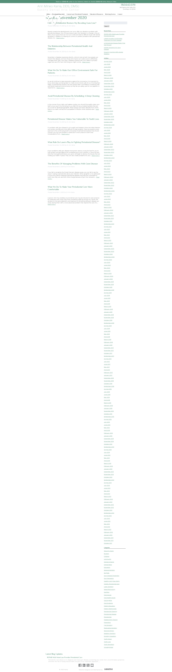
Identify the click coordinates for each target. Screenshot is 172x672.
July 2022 (107, 196)
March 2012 (107, 529)
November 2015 (109, 411)
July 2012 (107, 518)
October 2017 (108, 353)
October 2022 (108, 188)
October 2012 (108, 510)
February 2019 (108, 309)
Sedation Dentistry (109, 633)
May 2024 (107, 136)
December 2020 (109, 248)
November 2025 (109, 86)
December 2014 (109, 438)
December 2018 (109, 314)
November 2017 (109, 350)
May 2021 (107, 235)
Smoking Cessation (110, 636)
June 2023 (107, 166)
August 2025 (108, 94)
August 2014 (108, 449)
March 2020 (108, 273)
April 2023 (107, 171)
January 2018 (108, 345)
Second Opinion (109, 631)
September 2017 (109, 356)
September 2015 (109, 416)
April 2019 (107, 303)
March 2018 (107, 339)
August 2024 (108, 127)
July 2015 (107, 422)
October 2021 (108, 221)
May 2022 (107, 202)
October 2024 (108, 122)
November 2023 (109, 152)
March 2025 (107, 108)
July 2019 (107, 295)
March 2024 (107, 141)
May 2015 (107, 427)
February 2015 (108, 433)
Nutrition (106, 592)
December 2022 (109, 182)
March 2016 (107, 403)
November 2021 (109, 218)
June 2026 (107, 67)
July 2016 (107, 392)
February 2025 (108, 111)
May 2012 (107, 524)
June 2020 (107, 265)
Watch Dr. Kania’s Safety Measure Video (100, 1)
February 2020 (108, 276)
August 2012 (108, 515)
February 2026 (108, 78)
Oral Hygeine (108, 600)
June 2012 (107, 521)
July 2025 (107, 97)
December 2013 (109, 471)
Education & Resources (96, 14)
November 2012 (109, 507)
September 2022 (109, 191)
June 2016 (107, 394)
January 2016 (108, 408)
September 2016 (109, 386)
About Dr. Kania (109, 551)
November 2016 (109, 381)
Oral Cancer (107, 595)
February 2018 (108, 342)
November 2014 (109, 441)
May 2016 (107, 397)
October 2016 (108, 383)
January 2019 (108, 312)
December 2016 (109, 378)
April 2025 (107, 105)
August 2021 (108, 226)
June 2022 (107, 199)
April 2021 (107, 237)
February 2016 (108, 405)
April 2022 (107, 204)
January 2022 (108, 213)
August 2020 (108, 259)
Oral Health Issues (109, 597)
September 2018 (109, 323)
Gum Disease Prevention (111, 575)
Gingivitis (106, 573)
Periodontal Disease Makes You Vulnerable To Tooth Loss (73, 119)
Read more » (60, 38)
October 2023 (108, 155)
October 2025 (108, 89)
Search (106, 26)
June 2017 (107, 364)
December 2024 (109, 116)
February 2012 (108, 532)
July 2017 (107, 361)
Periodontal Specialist (58, 14)
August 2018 (108, 325)
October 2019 (108, 287)
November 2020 (109, 251)
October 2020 (108, 254)
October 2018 (108, 320)
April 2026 (107, 72)
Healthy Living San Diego (111, 581)
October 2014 (108, 444)
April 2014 (107, 460)
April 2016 (107, 400)
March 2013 (107, 496)
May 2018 (107, 334)
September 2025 (109, 91)
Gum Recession (109, 578)
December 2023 (109, 149)
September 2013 (109, 480)
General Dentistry (109, 570)
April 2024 (107, 138)
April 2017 (107, 370)
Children (106, 556)
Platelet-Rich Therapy (111, 619)
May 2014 (107, 458)
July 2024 (107, 130)
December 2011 (108, 537)
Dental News (108, 564)
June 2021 (107, 232)
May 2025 (107, 102)
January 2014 (108, 469)
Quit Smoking (108, 625)
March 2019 (107, 306)
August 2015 (108, 419)
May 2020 (107, 268)
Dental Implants (109, 562)
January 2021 (108, 246)
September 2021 (109, 224)
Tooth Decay (108, 639)
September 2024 (109, 125)
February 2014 (108, 466)
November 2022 (109, 185)
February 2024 (108, 144)
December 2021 (109, 215)
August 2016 (108, 389)
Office (48, 14)
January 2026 (108, 80)
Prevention (107, 622)
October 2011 (108, 543)
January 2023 (108, 180)
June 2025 (107, 100)
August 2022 (108, 193)
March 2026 (107, 75)
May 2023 (107, 169)
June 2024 (107, 133)
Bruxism (106, 553)
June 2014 (107, 455)
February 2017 (108, 372)
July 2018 (107, 328)
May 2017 (107, 367)
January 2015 (108, 436)
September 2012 (109, 513)
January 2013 (108, 502)
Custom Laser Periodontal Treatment (77, 14)
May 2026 (107, 69)
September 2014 (109, 447)
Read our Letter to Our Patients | (70, 1)
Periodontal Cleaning (110, 611)
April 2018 (107, 337)
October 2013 (108, 477)
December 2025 (109, 83)
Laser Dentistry (108, 586)
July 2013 (107, 485)
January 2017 (108, 375)
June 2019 (107, 298)
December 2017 (109, 348)
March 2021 (107, 240)
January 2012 (108, 535)
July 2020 (107, 262)
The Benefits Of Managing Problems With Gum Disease (73, 163)
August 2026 (108, 61)
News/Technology (109, 589)
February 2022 (108, 210)
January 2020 (108, 279)
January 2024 (108, 147)
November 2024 (109, 119)
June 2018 (107, 331)
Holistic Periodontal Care (111, 584)
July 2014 (107, 452)
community (107, 559)
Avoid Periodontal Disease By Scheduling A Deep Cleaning (74, 96)
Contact (120, 14)
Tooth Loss (107, 642)
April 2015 (107, 430)
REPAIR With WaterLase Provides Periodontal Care (64, 657)
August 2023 (108, 160)
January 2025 (108, 113)
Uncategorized (108, 647)
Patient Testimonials (110, 608)
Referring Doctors (110, 14)
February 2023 (108, 177)
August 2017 (108, 359)
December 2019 (109, 281)
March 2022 (108, 207)
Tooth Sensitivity (109, 644)
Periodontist (107, 617)
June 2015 (107, 425)
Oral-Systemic (108, 603)
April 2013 (107, 493)
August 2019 (108, 292)
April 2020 (107, 270)
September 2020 (109, 257)
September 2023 (109, 158)
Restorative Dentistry (110, 628)
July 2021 (107, 229)
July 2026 (107, 64)
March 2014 (107, 463)
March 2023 (107, 174)
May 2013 (107, 491)
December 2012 (109, 504)
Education (107, 567)
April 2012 (107, 526)
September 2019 (109, 290)
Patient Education (109, 606)
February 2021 (108, 243)
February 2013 (108, 499)
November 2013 (109, 474)
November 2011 (108, 540)
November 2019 (109, 284)
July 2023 (107, 163)
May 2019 (107, 301)
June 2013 (107, 488)
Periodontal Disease (110, 614)
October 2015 (108, 414)
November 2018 (109, 317)
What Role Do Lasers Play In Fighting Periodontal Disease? (74, 142)
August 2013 (108, 482)
